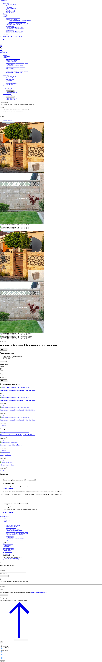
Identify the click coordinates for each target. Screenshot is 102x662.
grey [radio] (1, 368)
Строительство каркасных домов (14, 27)
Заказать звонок (10, 91)
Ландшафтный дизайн (11, 19)
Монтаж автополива (11, 61)
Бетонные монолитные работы (14, 32)
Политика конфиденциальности (11, 558)
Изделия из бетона (10, 12)
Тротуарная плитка (11, 4)
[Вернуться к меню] (19, 638)
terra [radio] (1, 373)
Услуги (5, 16)
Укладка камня (10, 30)
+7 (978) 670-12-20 (17, 36)
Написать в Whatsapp (11, 92)
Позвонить (8, 89)
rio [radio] (0, 369)
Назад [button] (3, 116)
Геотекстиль (9, 7)
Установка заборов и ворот (13, 24)
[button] (51, 48)
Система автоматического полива (17, 22)
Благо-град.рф (3, 0)
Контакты (5, 34)
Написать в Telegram (11, 99)
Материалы (6, 3)
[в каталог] (1, 46)
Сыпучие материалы (11, 8)
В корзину (4, 349)
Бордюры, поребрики (11, 10)
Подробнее (3, 395)
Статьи (5, 521)
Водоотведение (10, 5)
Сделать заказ (4, 594)
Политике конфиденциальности (39, 592)
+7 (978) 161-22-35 (6, 36)
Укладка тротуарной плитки (13, 18)
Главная (5, 14)
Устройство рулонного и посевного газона (20, 20)
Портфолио (6, 15)
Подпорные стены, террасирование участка (17, 23)
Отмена (2, 661)
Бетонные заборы (10, 11)
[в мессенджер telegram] (3, 41)
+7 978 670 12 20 (7, 94)
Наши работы (6, 56)
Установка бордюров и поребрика (14, 31)
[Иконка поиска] (1, 642)
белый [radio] (1, 372)
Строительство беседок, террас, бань (15, 28)
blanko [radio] (1, 370)
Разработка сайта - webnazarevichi (11, 560)
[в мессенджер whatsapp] (3, 39)
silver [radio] (1, 374)
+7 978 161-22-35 (7, 88)
